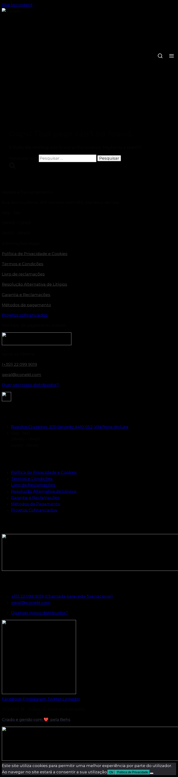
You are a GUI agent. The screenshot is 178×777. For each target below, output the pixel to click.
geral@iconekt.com (21, 374)
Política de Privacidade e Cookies (34, 253)
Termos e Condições (22, 264)
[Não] (151, 773)
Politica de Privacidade (132, 772)
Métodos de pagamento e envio (34, 325)
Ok (111, 772)
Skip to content (17, 5)
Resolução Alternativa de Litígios (34, 284)
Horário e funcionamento (27, 192)
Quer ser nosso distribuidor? (30, 384)
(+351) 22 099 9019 (19, 364)
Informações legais (21, 243)
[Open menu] (171, 56)
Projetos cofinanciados (25, 315)
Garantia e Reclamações (26, 294)
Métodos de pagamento (26, 305)
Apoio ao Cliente (18, 354)
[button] (89, 192)
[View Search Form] (160, 56)
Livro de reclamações (23, 274)
